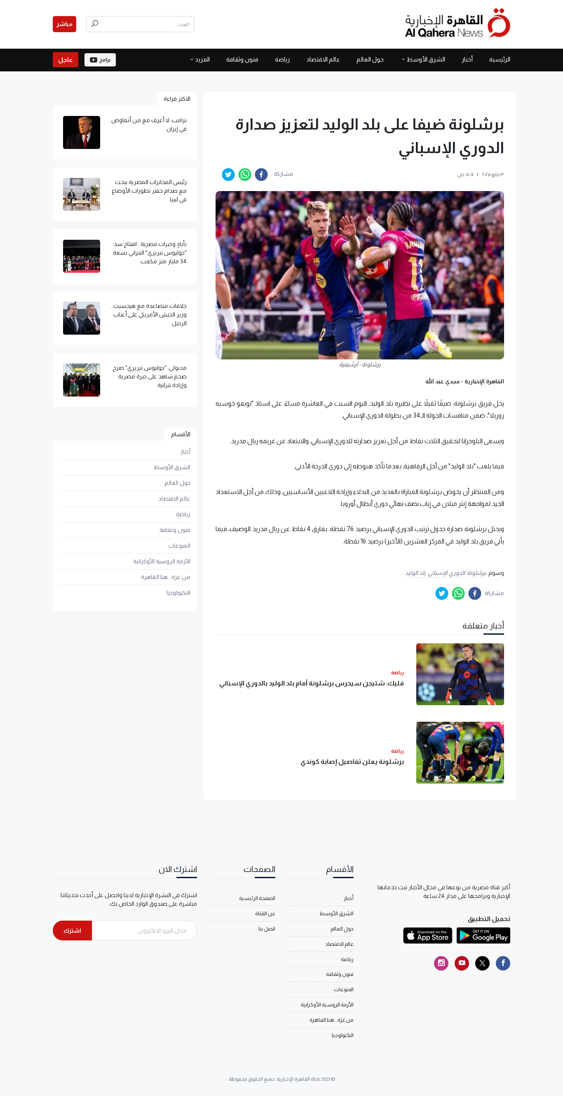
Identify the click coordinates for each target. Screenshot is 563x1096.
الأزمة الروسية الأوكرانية (161, 561)
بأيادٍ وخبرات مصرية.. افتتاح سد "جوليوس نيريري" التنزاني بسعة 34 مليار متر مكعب (150, 253)
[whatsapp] (244, 174)
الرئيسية (499, 59)
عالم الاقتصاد (323, 59)
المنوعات (179, 546)
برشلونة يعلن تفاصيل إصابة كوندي (352, 761)
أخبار (467, 59)
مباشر (64, 24)
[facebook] (261, 174)
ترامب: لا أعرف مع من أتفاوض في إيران (149, 124)
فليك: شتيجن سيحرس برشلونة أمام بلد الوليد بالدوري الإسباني (311, 683)
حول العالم (370, 59)
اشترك (72, 930)
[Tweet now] (482, 963)
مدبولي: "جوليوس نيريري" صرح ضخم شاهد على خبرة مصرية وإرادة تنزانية (150, 376)
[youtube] (462, 963)
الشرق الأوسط (425, 59)
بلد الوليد (415, 572)
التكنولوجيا (178, 593)
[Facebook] (503, 963)
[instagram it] (441, 963)
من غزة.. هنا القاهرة (165, 577)
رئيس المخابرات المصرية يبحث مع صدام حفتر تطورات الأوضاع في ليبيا (149, 191)
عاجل (65, 59)
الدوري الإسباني (446, 572)
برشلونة (476, 572)
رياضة (282, 59)
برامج (104, 60)
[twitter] (228, 174)
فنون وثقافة (242, 59)
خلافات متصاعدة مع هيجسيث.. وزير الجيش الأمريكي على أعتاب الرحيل (149, 314)
